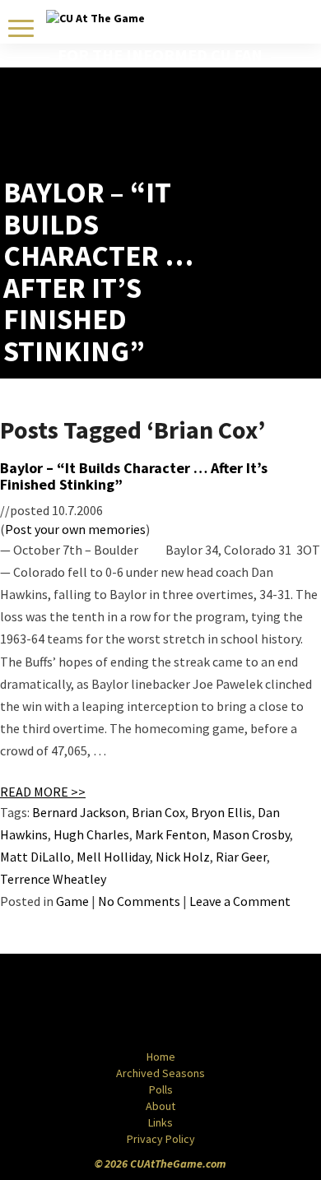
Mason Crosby (251, 834)
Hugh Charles (91, 834)
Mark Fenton (171, 834)
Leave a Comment (240, 901)
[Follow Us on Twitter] (196, 1003)
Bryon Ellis (221, 812)
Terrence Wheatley (53, 879)
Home (161, 1056)
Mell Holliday (113, 856)
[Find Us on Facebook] (123, 1003)
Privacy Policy (161, 1138)
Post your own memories (75, 529)
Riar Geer (241, 856)
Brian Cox (158, 812)
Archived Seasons (160, 1073)
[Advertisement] (221, 135)
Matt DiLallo (35, 856)
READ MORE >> (43, 791)
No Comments (139, 901)
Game (72, 901)
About (160, 1106)
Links (160, 1122)
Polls (161, 1089)
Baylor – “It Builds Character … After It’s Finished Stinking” (134, 476)
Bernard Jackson (79, 812)
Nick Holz (183, 856)
